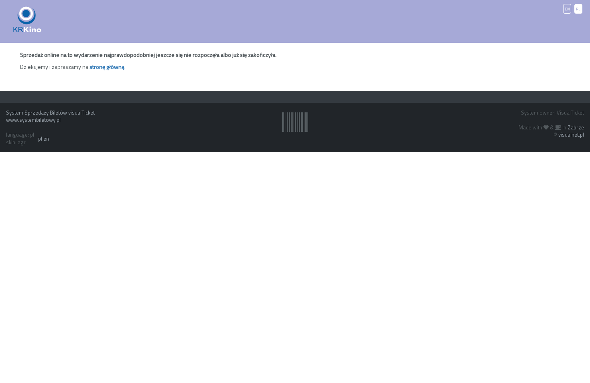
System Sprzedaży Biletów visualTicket (50, 113)
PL (578, 9)
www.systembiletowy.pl (33, 120)
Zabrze (576, 127)
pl (40, 139)
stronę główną (107, 66)
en (46, 139)
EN (567, 9)
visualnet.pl (571, 135)
